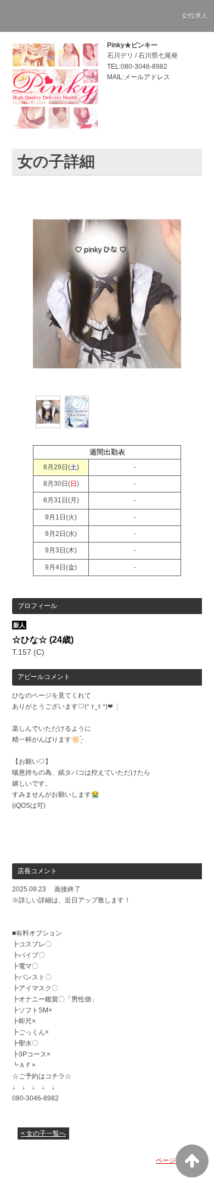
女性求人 (195, 16)
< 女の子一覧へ (43, 1133)
